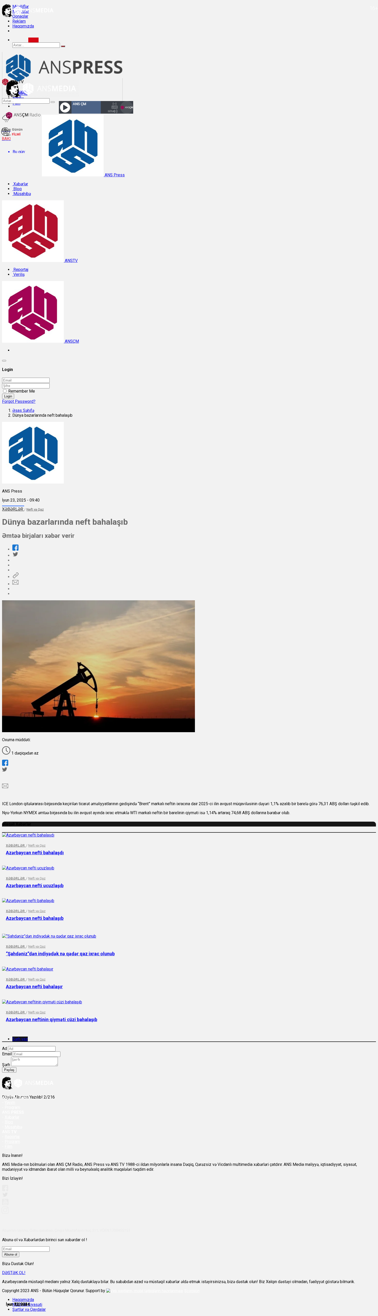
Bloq (17, 188)
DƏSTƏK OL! (13, 1272)
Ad (4, 1048)
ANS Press (114, 175)
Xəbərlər (20, 183)
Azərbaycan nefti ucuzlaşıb (35, 885)
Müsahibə (21, 193)
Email (7, 1053)
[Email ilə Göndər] (15, 584)
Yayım (10, 1102)
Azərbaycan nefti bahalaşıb (35, 918)
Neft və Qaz (35, 509)
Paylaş (9, 1070)
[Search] (33, 40)
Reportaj (20, 269)
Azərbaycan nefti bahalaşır (34, 986)
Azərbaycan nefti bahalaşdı (35, 852)
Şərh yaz (20, 1039)
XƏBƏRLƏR (13, 509)
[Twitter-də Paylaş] (15, 555)
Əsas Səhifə (23, 410)
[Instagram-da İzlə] (5, 1212)
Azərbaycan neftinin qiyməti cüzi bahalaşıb (51, 1019)
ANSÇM (71, 341)
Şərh (6, 1064)
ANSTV (71, 260)
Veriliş (18, 274)
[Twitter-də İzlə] (5, 1195)
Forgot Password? (18, 401)
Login (8, 396)
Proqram (12, 1141)
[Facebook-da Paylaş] (15, 549)
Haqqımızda (23, 26)
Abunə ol (10, 1254)
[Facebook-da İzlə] (5, 1189)
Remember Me (21, 391)
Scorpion (192, 1290)
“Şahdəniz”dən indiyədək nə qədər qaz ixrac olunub (60, 953)
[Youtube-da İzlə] (5, 1204)
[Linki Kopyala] (15, 576)
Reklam (19, 21)
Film (8, 1146)
